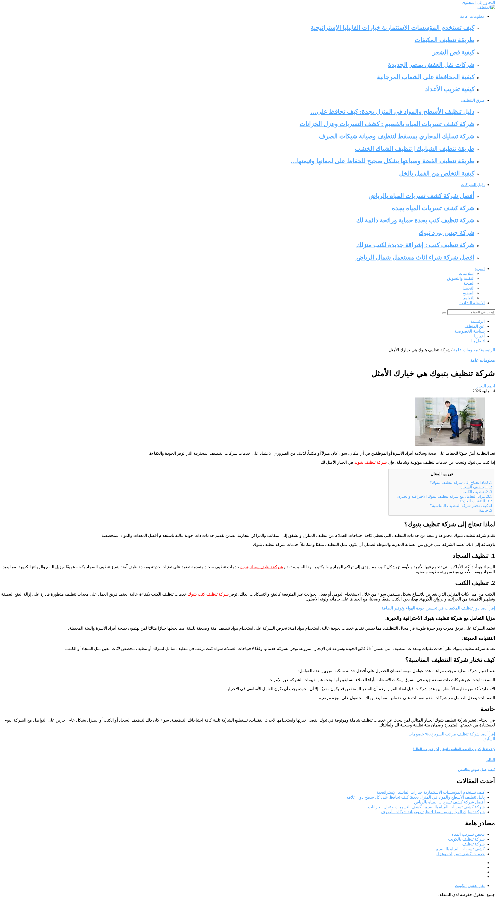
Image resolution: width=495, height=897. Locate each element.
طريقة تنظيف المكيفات (444, 40)
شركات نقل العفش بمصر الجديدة (431, 64)
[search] (444, 313)
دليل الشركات (473, 184)
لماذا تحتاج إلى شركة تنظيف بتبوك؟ (461, 482)
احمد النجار (485, 386)
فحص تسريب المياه (468, 834)
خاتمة (485, 510)
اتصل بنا (478, 341)
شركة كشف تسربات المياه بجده (433, 208)
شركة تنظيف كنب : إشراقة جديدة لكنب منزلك (415, 245)
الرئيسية (478, 321)
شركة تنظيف (473, 844)
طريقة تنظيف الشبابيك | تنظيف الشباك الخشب (414, 148)
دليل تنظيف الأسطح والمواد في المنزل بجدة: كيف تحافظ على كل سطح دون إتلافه (415, 797)
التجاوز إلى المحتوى (478, 2)
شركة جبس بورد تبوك (446, 232)
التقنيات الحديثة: (475, 501)
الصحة (469, 283)
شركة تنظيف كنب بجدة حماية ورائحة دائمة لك (415, 220)
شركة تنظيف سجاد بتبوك (261, 567)
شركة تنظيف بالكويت (466, 839)
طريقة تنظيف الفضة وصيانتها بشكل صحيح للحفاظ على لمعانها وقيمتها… (382, 161)
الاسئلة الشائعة (472, 303)
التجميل (467, 288)
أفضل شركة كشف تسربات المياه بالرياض (421, 195)
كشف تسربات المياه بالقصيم (460, 849)
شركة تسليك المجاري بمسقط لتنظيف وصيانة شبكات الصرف (396, 136)
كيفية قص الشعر (453, 52)
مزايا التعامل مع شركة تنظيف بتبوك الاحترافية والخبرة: (444, 496)
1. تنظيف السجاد (476, 487)
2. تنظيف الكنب (477, 491)
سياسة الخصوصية (469, 331)
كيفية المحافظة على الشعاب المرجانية (425, 77)
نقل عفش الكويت (470, 885)
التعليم (468, 298)
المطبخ (468, 293)
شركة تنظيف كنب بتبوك (208, 594)
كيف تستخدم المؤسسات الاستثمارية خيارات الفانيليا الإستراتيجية (392, 27)
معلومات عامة (472, 16)
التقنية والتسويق (460, 278)
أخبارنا (479, 336)
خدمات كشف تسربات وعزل (460, 854)
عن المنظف (474, 326)
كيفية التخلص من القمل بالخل (436, 173)
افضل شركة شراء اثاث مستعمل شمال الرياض (414, 257)
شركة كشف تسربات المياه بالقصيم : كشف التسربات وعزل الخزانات (387, 124)
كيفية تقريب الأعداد (449, 89)
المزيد (480, 268)
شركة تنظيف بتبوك (370, 462)
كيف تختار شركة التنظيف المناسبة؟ (461, 505)
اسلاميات (466, 273)
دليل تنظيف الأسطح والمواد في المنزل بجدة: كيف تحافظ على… (392, 111)
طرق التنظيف (473, 100)
